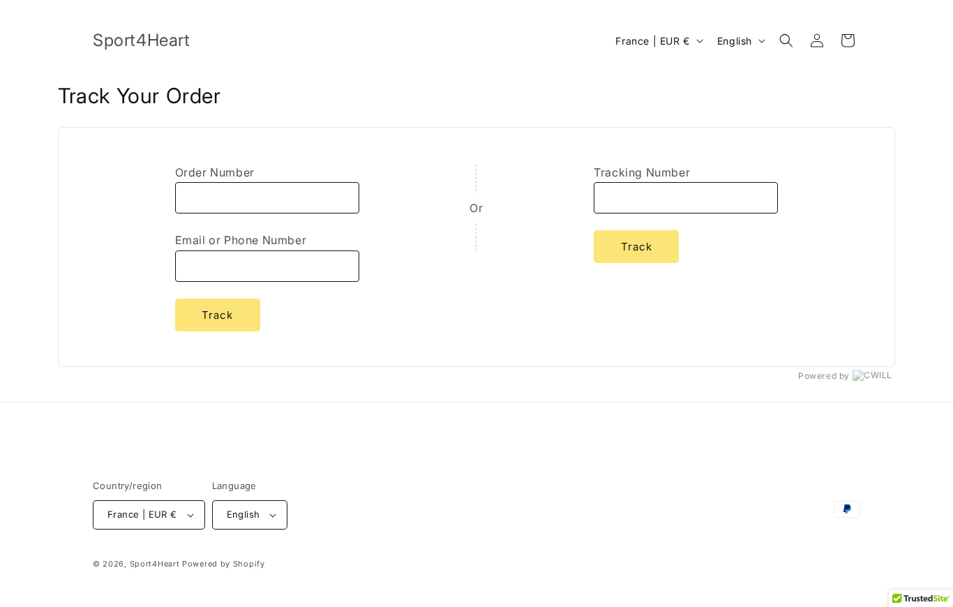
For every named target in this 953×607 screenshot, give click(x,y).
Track (217, 315)
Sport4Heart (155, 564)
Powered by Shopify (223, 564)
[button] (786, 40)
